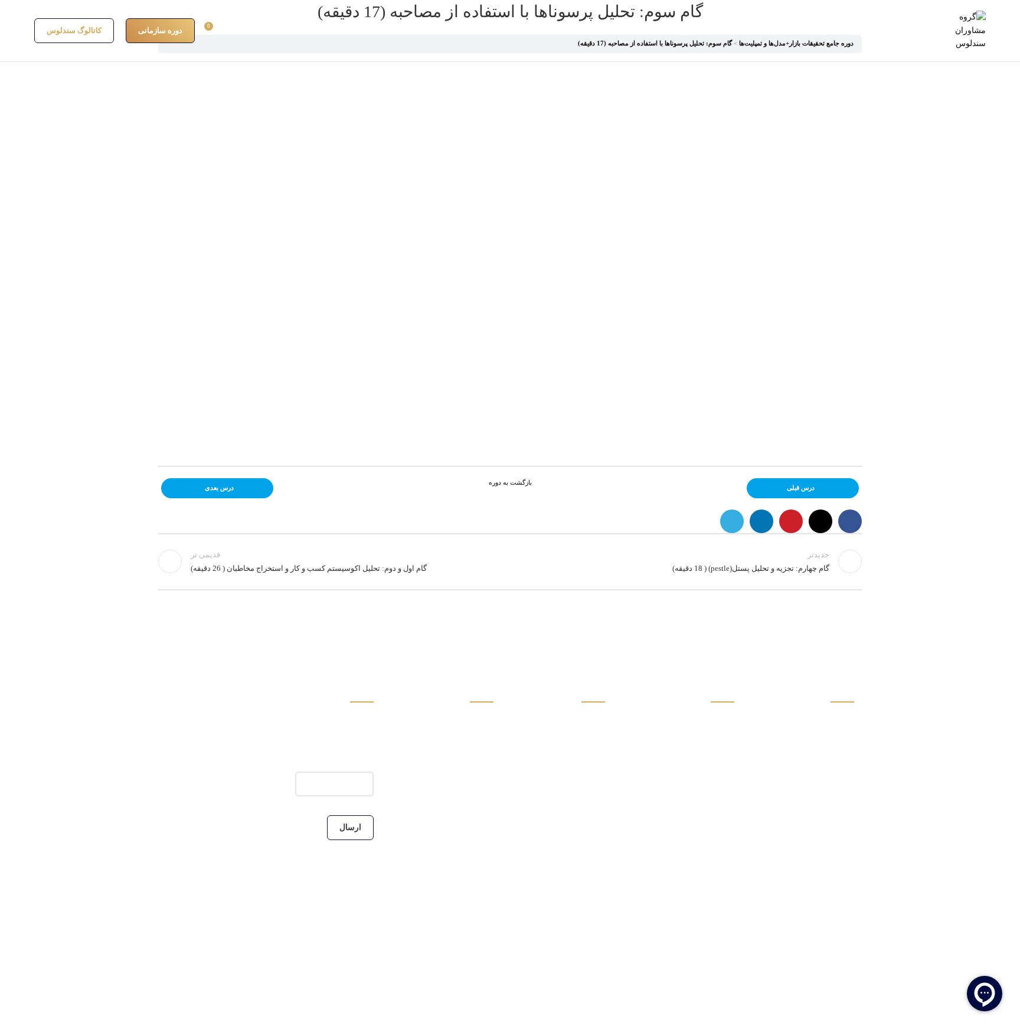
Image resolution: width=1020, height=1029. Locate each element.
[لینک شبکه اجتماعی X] (820, 521)
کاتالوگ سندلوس (74, 30)
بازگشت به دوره (510, 482)
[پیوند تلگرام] (732, 521)
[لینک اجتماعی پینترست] (791, 521)
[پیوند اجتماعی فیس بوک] (850, 521)
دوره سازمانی (160, 30)
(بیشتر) (817, 843)
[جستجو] (298, 31)
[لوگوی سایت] (966, 29)
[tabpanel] (510, 259)
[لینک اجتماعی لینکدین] (761, 521)
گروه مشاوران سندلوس (811, 725)
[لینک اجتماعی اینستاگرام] (846, 880)
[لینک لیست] (450, 725)
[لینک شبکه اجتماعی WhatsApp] (802, 880)
